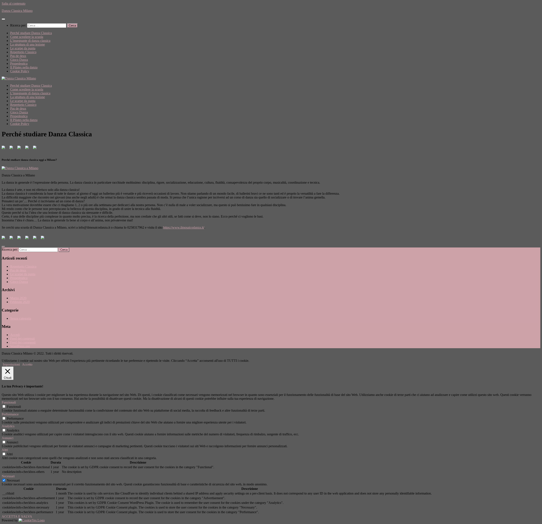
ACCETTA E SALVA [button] (17, 516)
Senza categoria (20, 318)
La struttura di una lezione (27, 44)
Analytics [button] (8, 426)
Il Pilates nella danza (23, 67)
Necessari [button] (8, 476)
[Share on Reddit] (20, 239)
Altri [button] (5, 450)
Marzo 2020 (18, 298)
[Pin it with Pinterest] (28, 239)
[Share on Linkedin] (36, 239)
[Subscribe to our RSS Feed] (28, 149)
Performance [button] (10, 414)
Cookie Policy (19, 71)
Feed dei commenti (23, 342)
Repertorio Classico (23, 52)
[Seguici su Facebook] (5, 149)
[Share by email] (44, 239)
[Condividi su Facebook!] (5, 239)
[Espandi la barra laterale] (3, 246)
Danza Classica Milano (17, 11)
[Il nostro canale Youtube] (36, 149)
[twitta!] (13, 239)
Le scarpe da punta (22, 48)
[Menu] (3, 19)
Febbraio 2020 (20, 302)
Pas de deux (18, 56)
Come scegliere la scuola (26, 37)
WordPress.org (20, 346)
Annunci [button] (7, 438)
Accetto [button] (27, 364)
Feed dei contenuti (22, 338)
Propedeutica (19, 63)
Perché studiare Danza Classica (31, 33)
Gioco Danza (19, 59)
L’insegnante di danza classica (30, 40)
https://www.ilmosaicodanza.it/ (183, 227)
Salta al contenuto (13, 3)
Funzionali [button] (9, 402)
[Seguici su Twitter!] (13, 149)
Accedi (15, 335)
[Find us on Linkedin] (20, 149)
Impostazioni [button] (11, 364)
